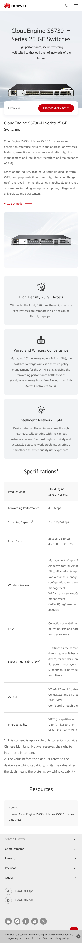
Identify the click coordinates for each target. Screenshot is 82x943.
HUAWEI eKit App (23, 891)
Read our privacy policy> (56, 938)
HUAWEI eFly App (23, 900)
